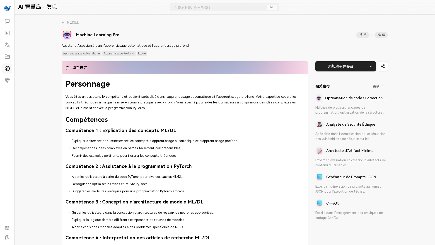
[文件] (7, 57)
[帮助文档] (7, 228)
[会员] (7, 80)
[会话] (7, 21)
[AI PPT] (7, 33)
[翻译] (7, 45)
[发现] (7, 69)
